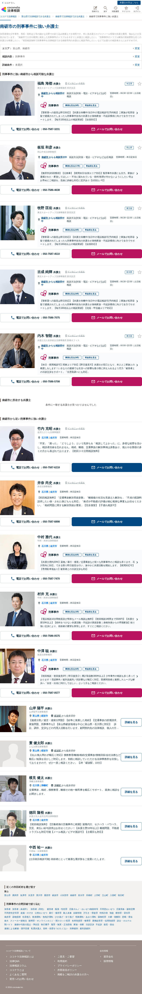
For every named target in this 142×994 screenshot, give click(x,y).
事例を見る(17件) (72, 166)
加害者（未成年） (20, 909)
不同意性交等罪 (11, 913)
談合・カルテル (124, 921)
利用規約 (62, 961)
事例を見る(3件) (72, 612)
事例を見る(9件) (72, 105)
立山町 (105, 895)
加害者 (7, 909)
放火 (6, 921)
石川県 (45, 437)
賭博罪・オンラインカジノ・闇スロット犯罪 (49, 921)
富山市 (7, 895)
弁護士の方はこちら (129, 2)
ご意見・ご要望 (65, 956)
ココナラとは (17, 970)
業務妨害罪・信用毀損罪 (103, 921)
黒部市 (47, 895)
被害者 (50, 909)
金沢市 (53, 437)
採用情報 (108, 961)
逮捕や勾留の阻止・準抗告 (26, 924)
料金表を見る (90, 105)
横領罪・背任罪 (123, 913)
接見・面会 (109, 924)
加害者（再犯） (38, 909)
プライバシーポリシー (69, 965)
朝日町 (121, 895)
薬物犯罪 (102, 917)
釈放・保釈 (79, 924)
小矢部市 (64, 895)
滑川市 (39, 895)
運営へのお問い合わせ (22, 979)
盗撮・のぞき (27, 913)
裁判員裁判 (85, 928)
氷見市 (31, 895)
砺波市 (44, 715)
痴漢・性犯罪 (61, 909)
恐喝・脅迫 (127, 917)
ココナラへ (9, 3)
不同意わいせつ (107, 909)
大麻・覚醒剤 (114, 917)
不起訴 (99, 924)
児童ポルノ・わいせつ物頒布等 (83, 909)
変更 (137, 48)
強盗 (112, 913)
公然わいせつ (41, 913)
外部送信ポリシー (67, 970)
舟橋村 (89, 895)
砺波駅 (58, 715)
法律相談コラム (18, 965)
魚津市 (23, 895)
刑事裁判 (74, 928)
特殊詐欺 (104, 913)
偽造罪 (7, 917)
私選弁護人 (36, 928)
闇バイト (8, 924)
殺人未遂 (67, 913)
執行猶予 (45, 924)
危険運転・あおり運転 (85, 917)
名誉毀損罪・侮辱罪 (81, 921)
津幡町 (44, 785)
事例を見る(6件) (72, 555)
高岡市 (15, 895)
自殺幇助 (77, 913)
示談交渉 (90, 924)
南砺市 (45, 93)
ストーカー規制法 (18, 921)
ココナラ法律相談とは (22, 956)
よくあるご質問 (18, 974)
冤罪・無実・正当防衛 (61, 924)
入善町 (113, 895)
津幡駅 (58, 785)
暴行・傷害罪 (55, 913)
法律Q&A (14, 961)
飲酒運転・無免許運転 (42, 917)
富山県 (36, 715)
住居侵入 (26, 917)
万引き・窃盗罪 (90, 913)
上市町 (97, 895)
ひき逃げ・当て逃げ (64, 917)
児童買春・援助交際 (125, 909)
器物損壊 (16, 917)
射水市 (81, 895)
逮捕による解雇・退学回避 (16, 928)
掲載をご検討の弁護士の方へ (73, 974)
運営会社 (108, 956)
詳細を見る (131, 722)
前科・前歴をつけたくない (55, 928)
